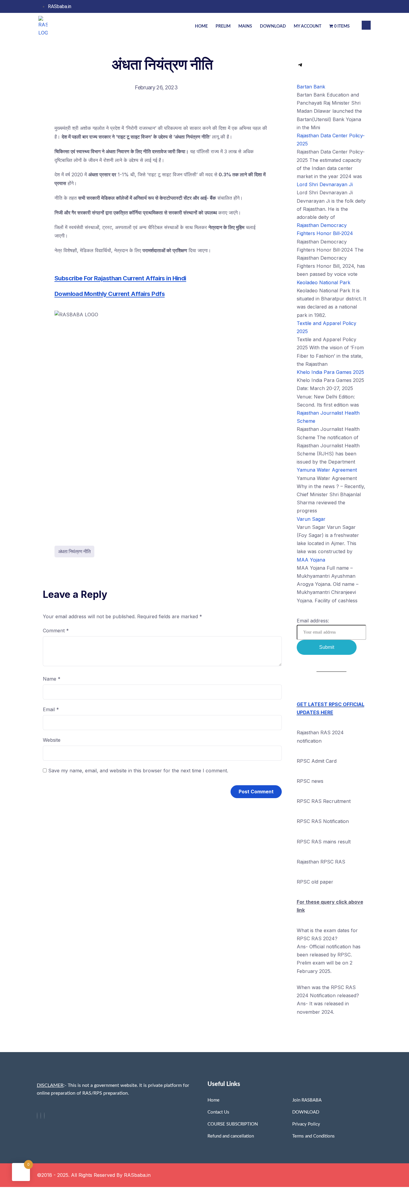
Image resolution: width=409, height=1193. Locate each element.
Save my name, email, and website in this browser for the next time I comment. (138, 771)
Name (51, 679)
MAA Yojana (311, 560)
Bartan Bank (311, 87)
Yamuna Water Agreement (327, 470)
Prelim (223, 26)
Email (51, 709)
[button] (366, 25)
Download (273, 26)
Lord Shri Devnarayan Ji (325, 184)
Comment (56, 631)
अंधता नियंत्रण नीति (74, 551)
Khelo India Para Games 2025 (330, 372)
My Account (307, 26)
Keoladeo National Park (323, 282)
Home (201, 26)
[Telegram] (300, 67)
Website (51, 740)
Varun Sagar (311, 519)
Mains (245, 26)
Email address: (313, 621)
